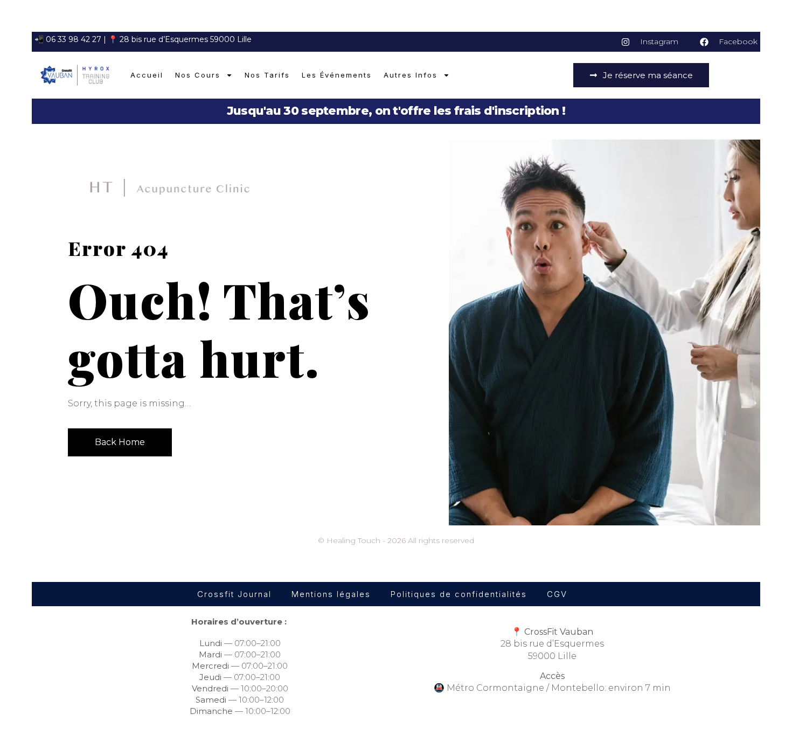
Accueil (146, 75)
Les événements (337, 75)
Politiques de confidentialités (459, 594)
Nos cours (197, 75)
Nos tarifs (267, 75)
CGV (557, 594)
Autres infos (410, 75)
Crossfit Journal (234, 594)
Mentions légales (331, 594)
